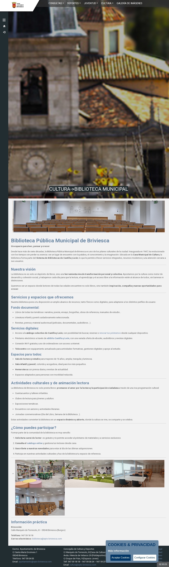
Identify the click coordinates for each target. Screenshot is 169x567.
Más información (118, 550)
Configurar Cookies (144, 557)
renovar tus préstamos (110, 333)
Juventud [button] (90, 3)
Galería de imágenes (129, 3)
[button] (4, 20)
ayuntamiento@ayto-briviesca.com (35, 561)
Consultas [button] (55, 3)
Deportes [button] (73, 3)
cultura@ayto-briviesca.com (83, 565)
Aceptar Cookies (121, 557)
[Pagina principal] (4, 26)
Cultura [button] (106, 3)
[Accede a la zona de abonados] (4, 32)
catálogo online (35, 443)
